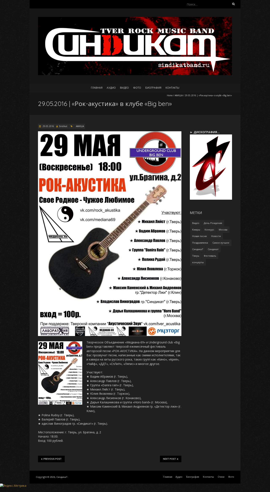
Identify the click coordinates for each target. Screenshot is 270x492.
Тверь (195, 255)
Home (170, 95)
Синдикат (213, 249)
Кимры (196, 229)
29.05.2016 (48, 126)
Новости (216, 236)
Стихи (221, 476)
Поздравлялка (200, 242)
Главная (97, 87)
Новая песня (199, 236)
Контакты (172, 87)
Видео (124, 87)
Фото (137, 87)
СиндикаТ (197, 249)
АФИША (179, 95)
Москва (223, 229)
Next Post (169, 459)
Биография (153, 87)
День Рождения (213, 223)
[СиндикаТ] (135, 19)
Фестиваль (210, 255)
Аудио (111, 87)
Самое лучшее (220, 242)
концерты (198, 262)
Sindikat (63, 126)
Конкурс (209, 229)
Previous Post (52, 459)
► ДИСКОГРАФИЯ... (205, 132)
